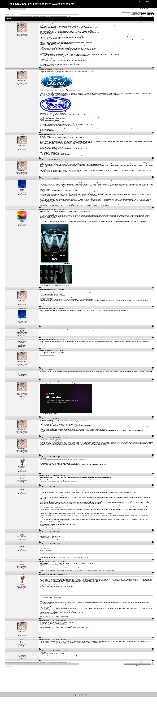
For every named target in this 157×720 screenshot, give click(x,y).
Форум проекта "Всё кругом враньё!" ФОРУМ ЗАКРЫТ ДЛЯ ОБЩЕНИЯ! (18, 16)
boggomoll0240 (22, 179)
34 (20, 14)
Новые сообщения (126, 12)
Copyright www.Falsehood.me (77, 694)
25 (66, 650)
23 (66, 620)
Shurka (22, 22)
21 (66, 561)
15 (66, 437)
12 (66, 369)
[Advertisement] (49, 679)
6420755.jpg (51, 285)
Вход (24, 8)
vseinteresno (22, 328)
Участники (134, 12)
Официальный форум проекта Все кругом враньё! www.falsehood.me (53, 16)
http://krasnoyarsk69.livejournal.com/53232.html (51, 564)
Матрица (69, 16)
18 (66, 487)
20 (66, 544)
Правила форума (142, 12)
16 (66, 457)
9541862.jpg (62, 285)
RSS (148, 1)
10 (66, 339)
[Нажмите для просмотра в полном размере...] (55, 263)
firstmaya (22, 639)
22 (66, 574)
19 (66, 532)
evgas (22, 650)
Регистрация (18, 8)
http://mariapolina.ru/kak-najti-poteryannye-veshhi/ (51, 528)
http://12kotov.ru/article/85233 (47, 355)
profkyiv (22, 561)
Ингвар (22, 339)
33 (18, 14)
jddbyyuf (22, 487)
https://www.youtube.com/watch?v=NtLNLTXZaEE (51, 72)
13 (66, 381)
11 (66, 350)
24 (66, 639)
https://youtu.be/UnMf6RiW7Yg (47, 548)
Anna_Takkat (22, 475)
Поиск (148, 12)
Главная (12, 8)
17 (66, 475)
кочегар (22, 457)
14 (66, 418)
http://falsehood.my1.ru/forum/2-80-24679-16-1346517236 (73, 420)
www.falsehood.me (36, 16)
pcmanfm (22, 209)
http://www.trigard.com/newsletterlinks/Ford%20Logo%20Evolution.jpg (56, 643)
